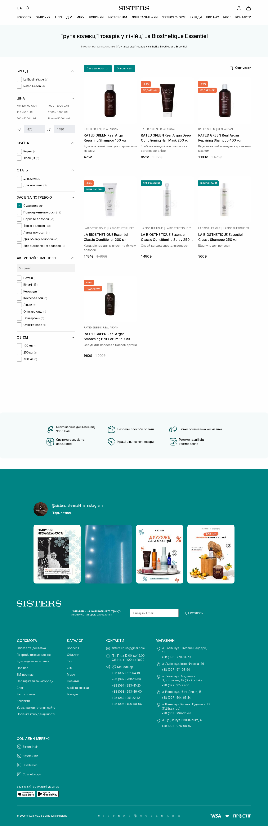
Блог (20, 687)
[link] (248, 8)
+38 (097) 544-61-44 (176, 697)
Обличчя (73, 654)
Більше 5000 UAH (59, 118)
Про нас (22, 668)
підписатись (193, 613)
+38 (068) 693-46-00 (127, 691)
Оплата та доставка (31, 648)
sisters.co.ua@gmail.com (128, 648)
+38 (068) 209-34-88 (176, 713)
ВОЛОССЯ (24, 17)
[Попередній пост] (40, 554)
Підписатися (62, 513)
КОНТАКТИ (243, 17)
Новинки (73, 681)
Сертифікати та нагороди (35, 681)
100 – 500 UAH (25, 112)
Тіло (70, 661)
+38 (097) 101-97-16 (175, 685)
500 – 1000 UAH (26, 118)
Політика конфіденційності (36, 714)
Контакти (23, 701)
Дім (69, 668)
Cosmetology (32, 774)
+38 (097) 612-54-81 (126, 673)
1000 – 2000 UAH (58, 105)
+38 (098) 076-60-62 (177, 726)
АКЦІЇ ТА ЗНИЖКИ (144, 17)
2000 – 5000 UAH (58, 112)
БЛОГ (227, 17)
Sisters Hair (30, 746)
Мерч (71, 674)
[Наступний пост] (227, 554)
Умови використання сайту (36, 707)
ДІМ (69, 17)
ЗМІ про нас (25, 674)
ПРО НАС (212, 17)
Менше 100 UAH (26, 105)
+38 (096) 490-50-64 (127, 704)
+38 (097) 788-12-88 (126, 679)
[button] (98, 68)
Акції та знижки (78, 687)
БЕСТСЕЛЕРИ (117, 17)
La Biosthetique (95, 228)
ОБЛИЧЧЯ (43, 17)
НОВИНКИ (96, 17)
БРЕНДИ (196, 17)
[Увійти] (239, 8)
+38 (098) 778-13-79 (176, 657)
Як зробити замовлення (34, 654)
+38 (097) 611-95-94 (176, 669)
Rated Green (92, 129)
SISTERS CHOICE (174, 17)
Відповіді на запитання (33, 661)
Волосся (73, 648)
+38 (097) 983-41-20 (126, 685)
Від (19, 129)
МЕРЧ (80, 17)
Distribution (30, 765)
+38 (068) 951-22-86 (126, 698)
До (49, 129)
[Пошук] (27, 8)
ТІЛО (58, 17)
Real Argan (110, 129)
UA (19, 8)
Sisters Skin (30, 756)
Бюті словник (26, 694)
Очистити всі (124, 68)
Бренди (72, 694)
